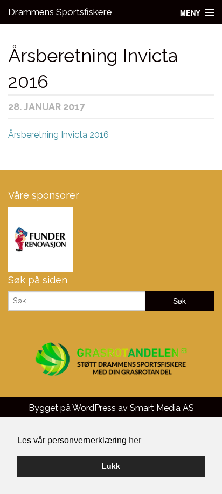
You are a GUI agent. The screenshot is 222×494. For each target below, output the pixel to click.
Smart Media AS (162, 408)
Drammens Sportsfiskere (60, 11)
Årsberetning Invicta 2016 (58, 135)
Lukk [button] (111, 466)
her (135, 440)
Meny (190, 13)
